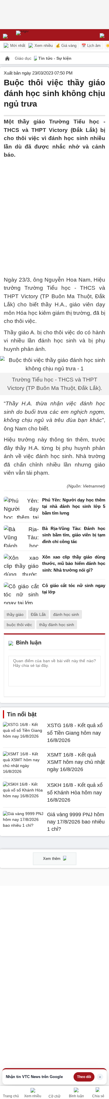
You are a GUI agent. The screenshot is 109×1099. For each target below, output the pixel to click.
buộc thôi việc (19, 624)
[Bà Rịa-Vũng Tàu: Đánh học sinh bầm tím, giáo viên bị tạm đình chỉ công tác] (21, 536)
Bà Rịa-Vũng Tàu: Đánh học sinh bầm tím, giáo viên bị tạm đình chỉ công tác (73, 535)
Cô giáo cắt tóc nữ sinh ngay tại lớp (73, 589)
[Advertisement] (54, 213)
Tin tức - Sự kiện (55, 58)
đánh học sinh (66, 614)
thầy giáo (15, 614)
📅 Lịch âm (91, 45)
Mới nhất (17, 45)
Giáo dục (24, 58)
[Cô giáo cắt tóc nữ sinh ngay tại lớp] (21, 593)
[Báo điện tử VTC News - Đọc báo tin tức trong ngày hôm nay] (36, 35)
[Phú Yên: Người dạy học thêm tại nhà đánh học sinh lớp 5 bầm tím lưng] (21, 508)
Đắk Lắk (38, 614)
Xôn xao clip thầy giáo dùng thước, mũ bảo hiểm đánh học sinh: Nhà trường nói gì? (73, 563)
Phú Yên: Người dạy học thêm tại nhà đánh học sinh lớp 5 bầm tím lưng (73, 506)
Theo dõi (84, 1077)
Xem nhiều (43, 45)
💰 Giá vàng (66, 45)
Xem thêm (52, 858)
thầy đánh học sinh (56, 624)
